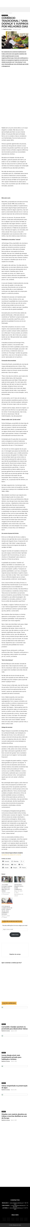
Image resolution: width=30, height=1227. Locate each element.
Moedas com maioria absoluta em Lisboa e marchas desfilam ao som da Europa (14, 1116)
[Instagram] (8, 1219)
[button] (2, 9)
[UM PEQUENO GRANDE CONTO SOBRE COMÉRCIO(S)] (19, 879)
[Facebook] (4, 1219)
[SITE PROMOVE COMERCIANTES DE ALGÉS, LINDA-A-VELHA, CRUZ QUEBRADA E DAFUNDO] (7, 901)
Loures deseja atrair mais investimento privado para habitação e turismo (11, 1057)
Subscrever (15, 934)
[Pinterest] (17, 1219)
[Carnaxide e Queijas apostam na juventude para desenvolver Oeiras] (15, 1015)
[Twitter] (21, 1219)
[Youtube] (25, 1219)
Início (3, 12)
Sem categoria (9, 12)
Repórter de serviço (7, 29)
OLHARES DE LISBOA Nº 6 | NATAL (11, 855)
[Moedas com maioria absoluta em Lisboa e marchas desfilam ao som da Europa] (15, 1103)
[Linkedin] (12, 1219)
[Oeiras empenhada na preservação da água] (15, 1074)
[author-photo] (15, 952)
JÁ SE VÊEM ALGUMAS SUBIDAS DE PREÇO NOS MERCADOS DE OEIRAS (7, 888)
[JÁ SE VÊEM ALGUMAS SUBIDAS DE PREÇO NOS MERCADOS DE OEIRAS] (7, 879)
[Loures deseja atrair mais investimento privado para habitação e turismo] (15, 1044)
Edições (3, 1024)
